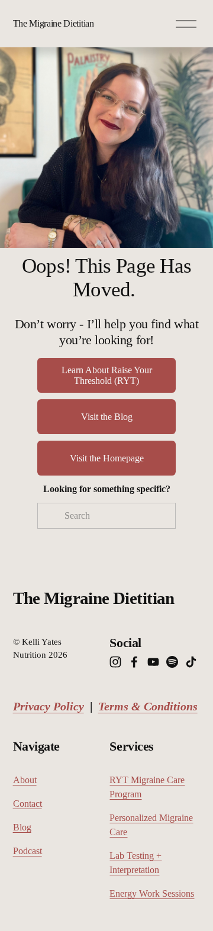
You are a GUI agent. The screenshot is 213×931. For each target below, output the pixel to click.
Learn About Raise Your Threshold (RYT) (107, 375)
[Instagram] (115, 662)
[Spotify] (172, 662)
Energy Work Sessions (151, 893)
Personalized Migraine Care (151, 825)
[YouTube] (153, 662)
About (25, 780)
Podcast (27, 851)
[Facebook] (134, 662)
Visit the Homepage (107, 458)
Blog (22, 827)
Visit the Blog (107, 417)
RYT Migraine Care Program (147, 787)
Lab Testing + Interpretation (135, 863)
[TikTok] (191, 662)
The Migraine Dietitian (53, 23)
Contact (27, 804)
